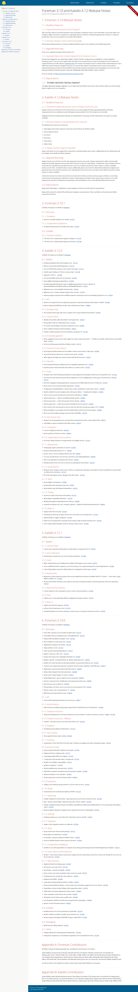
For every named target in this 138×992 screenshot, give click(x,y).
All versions (129, 2)
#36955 (71, 675)
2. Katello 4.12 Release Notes (9, 19)
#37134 (69, 762)
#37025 (85, 888)
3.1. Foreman (6, 29)
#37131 (88, 440)
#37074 (76, 289)
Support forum (90, 2)
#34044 (102, 504)
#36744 (88, 687)
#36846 (99, 410)
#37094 (71, 281)
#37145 (70, 498)
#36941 (91, 404)
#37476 (66, 605)
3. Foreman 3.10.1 (6, 27)
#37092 (77, 837)
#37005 (86, 524)
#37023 (88, 357)
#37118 (95, 514)
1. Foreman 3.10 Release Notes (10, 11)
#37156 (65, 867)
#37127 (70, 651)
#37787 (79, 238)
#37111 (81, 269)
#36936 (89, 681)
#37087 (78, 657)
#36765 (78, 423)
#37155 (75, 263)
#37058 (110, 295)
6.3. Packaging (7, 47)
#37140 (64, 512)
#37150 (68, 642)
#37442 (59, 579)
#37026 (85, 771)
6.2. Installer (6, 45)
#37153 (73, 495)
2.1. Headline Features (9, 21)
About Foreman (74, 2)
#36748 (76, 460)
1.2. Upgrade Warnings (9, 15)
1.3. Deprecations (8, 17)
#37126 (66, 654)
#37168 (68, 864)
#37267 (94, 569)
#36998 (77, 501)
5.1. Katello (6, 39)
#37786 (79, 241)
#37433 (77, 227)
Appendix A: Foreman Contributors (11, 49)
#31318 (92, 463)
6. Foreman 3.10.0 (6, 41)
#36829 (68, 433)
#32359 (96, 810)
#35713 (79, 344)
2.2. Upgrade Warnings (9, 23)
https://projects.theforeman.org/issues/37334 (69, 74)
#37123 (46, 380)
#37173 (67, 753)
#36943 (82, 401)
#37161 (71, 756)
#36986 (85, 395)
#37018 (99, 521)
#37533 (94, 563)
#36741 (72, 690)
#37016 (51, 807)
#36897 (101, 407)
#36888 (88, 305)
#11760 (85, 332)
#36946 (82, 398)
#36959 (69, 774)
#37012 (87, 784)
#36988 (81, 326)
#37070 (70, 768)
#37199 (77, 750)
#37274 (78, 633)
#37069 (101, 707)
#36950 (66, 430)
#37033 (71, 485)
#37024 (82, 475)
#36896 (89, 900)
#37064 (76, 882)
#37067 (76, 876)
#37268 (111, 566)
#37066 (60, 879)
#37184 (99, 799)
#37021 (96, 663)
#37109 (77, 272)
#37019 (79, 840)
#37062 (84, 917)
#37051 (50, 341)
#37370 (68, 608)
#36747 (117, 848)
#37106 (96, 935)
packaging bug (69, 63)
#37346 (83, 556)
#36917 (78, 700)
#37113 (72, 266)
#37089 (67, 870)
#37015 (90, 817)
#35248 (82, 722)
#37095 (74, 278)
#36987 (78, 454)
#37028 (80, 354)
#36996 (102, 389)
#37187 (91, 598)
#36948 (75, 897)
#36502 (69, 693)
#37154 (76, 759)
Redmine (67, 207)
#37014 (77, 386)
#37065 (89, 802)
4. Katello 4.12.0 (5, 33)
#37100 (59, 275)
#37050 (82, 320)
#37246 (78, 932)
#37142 (112, 714)
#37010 (76, 824)
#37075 (85, 286)
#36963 (78, 891)
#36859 (93, 457)
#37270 (82, 636)
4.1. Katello (6, 35)
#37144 (114, 375)
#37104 (69, 518)
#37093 (65, 834)
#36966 (74, 672)
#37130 (80, 911)
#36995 (69, 451)
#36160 (69, 736)
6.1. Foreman (6, 43)
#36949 (75, 894)
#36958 (74, 777)
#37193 (72, 639)
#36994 (101, 392)
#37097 (82, 914)
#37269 (93, 549)
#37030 (73, 323)
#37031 (87, 367)
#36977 (103, 420)
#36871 (74, 329)
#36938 (81, 678)
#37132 (68, 645)
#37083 (73, 448)
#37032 (75, 488)
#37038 (105, 885)
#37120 (78, 792)
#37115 (73, 831)
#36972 (103, 666)
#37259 (46, 584)
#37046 (91, 364)
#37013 (108, 743)
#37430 (91, 591)
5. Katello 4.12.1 (5, 37)
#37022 (66, 925)
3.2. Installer (6, 31)
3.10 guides (116, 2)
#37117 (64, 472)
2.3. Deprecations (8, 25)
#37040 (98, 313)
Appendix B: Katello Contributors (10, 51)
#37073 (82, 292)
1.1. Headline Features (9, 13)
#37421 (72, 219)
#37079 (84, 873)
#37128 (60, 648)
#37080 (96, 351)
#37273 (73, 729)
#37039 (57, 857)
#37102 (60, 765)
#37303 (103, 611)
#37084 (64, 482)
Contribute (103, 2)
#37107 (105, 383)
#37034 (87, 660)
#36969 (79, 669)
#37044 (107, 302)
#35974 (84, 413)
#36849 (66, 684)
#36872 (68, 903)
